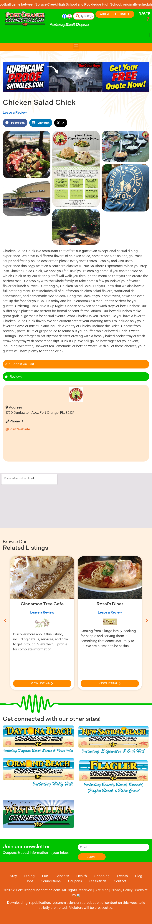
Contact (120, 881)
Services (62, 876)
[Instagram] (69, 16)
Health (81, 876)
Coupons (75, 881)
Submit (92, 856)
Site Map (101, 890)
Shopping (102, 876)
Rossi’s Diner (42, 603)
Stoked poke (110, 603)
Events (122, 876)
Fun (45, 876)
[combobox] (84, 16)
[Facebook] (64, 16)
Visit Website (19, 429)
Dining (29, 876)
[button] (76, 46)
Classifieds (97, 881)
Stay (13, 876)
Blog (138, 876)
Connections (51, 881)
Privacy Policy (122, 890)
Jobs (29, 881)
